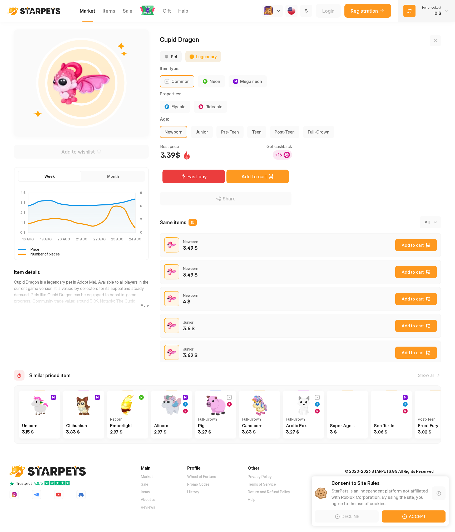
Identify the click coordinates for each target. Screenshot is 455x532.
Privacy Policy (260, 476)
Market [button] (87, 11)
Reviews (148, 507)
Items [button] (109, 11)
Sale (144, 484)
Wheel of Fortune (201, 476)
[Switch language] (291, 11)
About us (148, 499)
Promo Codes (198, 484)
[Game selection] (272, 11)
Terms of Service (262, 484)
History (193, 492)
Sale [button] (127, 11)
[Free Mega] (147, 11)
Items (145, 492)
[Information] (439, 493)
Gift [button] (167, 11)
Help (251, 499)
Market (147, 476)
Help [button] (183, 11)
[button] (147, 10)
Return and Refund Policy (269, 492)
